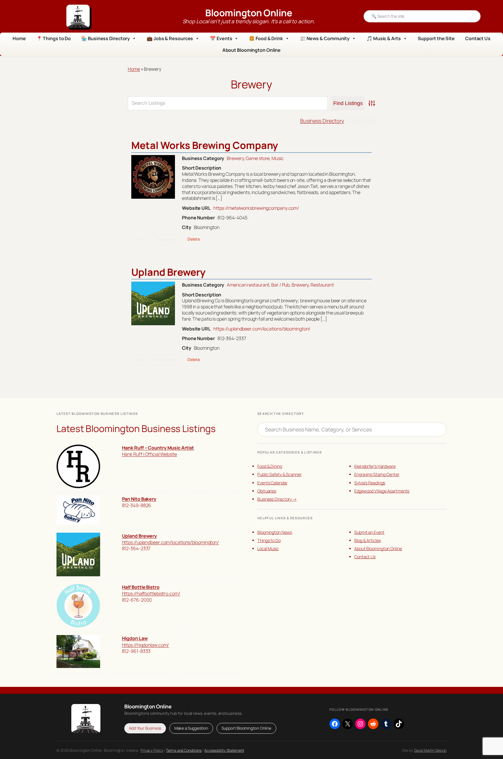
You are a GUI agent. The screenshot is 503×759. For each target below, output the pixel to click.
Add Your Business (145, 728)
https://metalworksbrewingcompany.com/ (256, 208)
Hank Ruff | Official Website (149, 454)
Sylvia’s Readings (369, 483)
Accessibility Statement (224, 750)
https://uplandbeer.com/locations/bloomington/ (262, 329)
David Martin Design (430, 750)
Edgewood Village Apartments (381, 491)
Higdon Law (135, 638)
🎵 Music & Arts (383, 38)
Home (19, 38)
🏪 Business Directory (105, 38)
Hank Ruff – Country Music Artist (158, 448)
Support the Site (436, 38)
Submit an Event (369, 532)
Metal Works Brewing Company (204, 145)
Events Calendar (272, 483)
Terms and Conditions (184, 750)
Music (278, 158)
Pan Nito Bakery (139, 499)
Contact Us (477, 38)
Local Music (268, 548)
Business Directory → (277, 499)
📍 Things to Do (53, 38)
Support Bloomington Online (246, 728)
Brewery (235, 158)
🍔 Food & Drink (266, 38)
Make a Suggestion (191, 728)
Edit (139, 239)
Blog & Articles (367, 540)
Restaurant (322, 285)
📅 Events (221, 38)
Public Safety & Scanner (279, 474)
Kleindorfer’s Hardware (375, 466)
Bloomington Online (248, 12)
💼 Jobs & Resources (170, 38)
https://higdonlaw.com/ (145, 645)
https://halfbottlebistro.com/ (151, 593)
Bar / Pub (280, 285)
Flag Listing (165, 239)
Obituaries (266, 491)
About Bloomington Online (251, 50)
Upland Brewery (168, 272)
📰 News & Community (325, 38)
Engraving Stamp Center (376, 474)
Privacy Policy (152, 750)
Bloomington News (274, 532)
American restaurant (248, 285)
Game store (258, 158)
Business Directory (322, 120)
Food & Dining (269, 466)
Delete (193, 239)
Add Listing (361, 121)
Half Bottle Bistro (141, 587)
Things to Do (269, 540)
